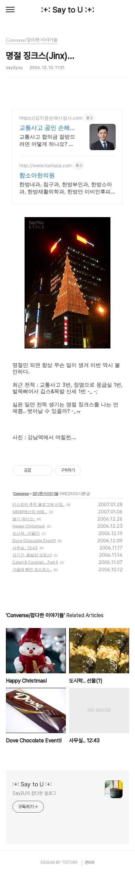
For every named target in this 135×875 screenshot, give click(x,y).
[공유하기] (37, 470)
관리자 (90, 862)
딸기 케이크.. (23, 518)
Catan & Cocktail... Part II (35, 562)
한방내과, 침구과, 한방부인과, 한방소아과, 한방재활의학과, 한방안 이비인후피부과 (65, 188)
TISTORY (70, 862)
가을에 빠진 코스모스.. (32, 569)
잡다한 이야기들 (45, 493)
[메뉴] (10, 9)
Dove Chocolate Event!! (34, 540)
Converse (21, 493)
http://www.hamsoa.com (45, 165)
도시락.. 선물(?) (26, 533)
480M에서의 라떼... (29, 511)
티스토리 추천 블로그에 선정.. (38, 504)
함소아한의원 (37, 175)
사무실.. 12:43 (25, 547)
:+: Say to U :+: (67, 9)
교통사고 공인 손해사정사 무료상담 (47, 128)
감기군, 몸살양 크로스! (32, 554)
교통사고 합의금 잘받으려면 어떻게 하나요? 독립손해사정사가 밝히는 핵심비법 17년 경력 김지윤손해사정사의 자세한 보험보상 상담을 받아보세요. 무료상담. (47, 140)
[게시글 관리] (45, 470)
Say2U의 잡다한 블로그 (34, 793)
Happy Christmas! (28, 526)
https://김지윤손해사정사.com (50, 118)
